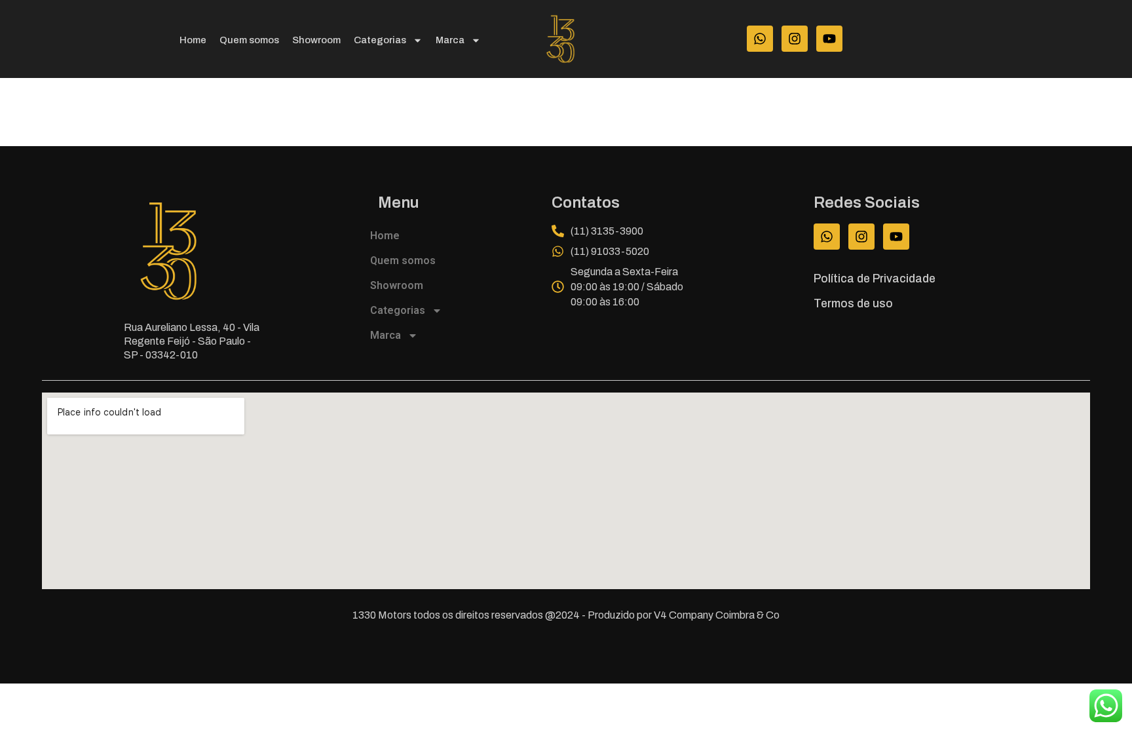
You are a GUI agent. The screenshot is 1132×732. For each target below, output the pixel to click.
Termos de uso (853, 304)
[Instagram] (795, 39)
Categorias (380, 40)
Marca (450, 40)
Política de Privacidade (874, 279)
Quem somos (249, 40)
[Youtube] (829, 39)
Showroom (316, 40)
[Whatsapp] (760, 39)
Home (192, 40)
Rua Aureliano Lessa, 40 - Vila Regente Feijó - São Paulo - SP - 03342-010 (191, 341)
